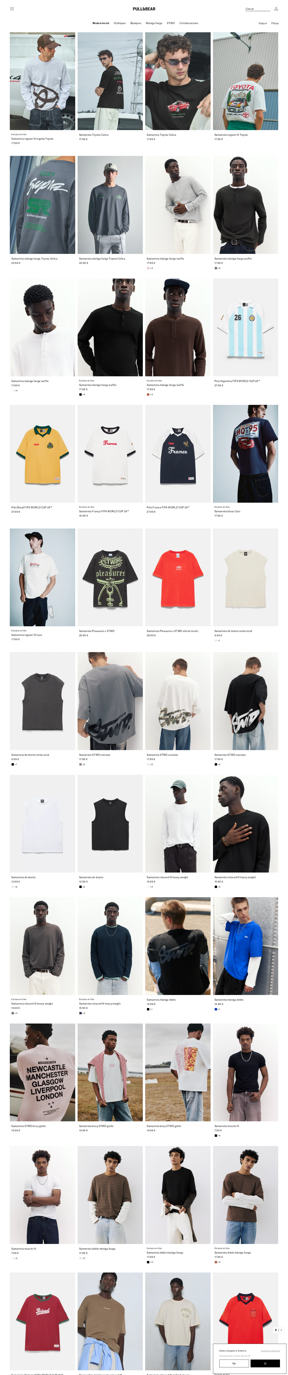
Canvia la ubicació (270, 1351)
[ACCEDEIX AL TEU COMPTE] (276, 8)
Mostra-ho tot (101, 23)
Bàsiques (135, 23)
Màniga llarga (154, 23)
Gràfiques (120, 23)
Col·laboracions (188, 23)
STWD (171, 23)
